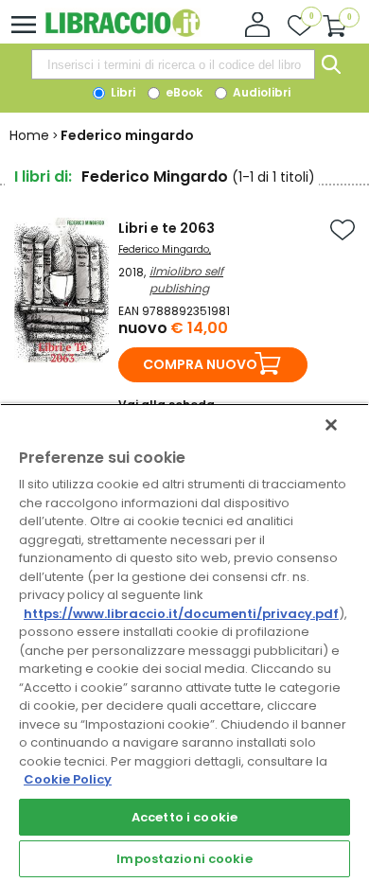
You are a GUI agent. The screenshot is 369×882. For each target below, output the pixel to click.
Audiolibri (260, 92)
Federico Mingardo (163, 249)
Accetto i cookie (184, 817)
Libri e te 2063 (166, 228)
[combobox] (173, 64)
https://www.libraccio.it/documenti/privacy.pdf (181, 614)
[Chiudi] (331, 425)
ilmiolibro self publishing (186, 279)
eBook (182, 92)
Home (29, 135)
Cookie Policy (68, 779)
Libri (121, 92)
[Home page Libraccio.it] (122, 33)
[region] (184, 642)
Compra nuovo (200, 364)
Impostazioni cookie (184, 859)
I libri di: (43, 176)
